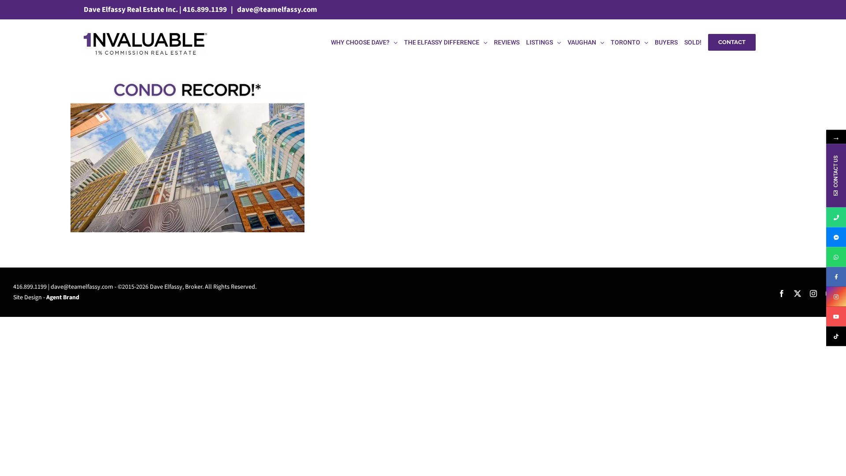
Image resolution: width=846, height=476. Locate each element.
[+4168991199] (836, 257)
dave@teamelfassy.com (276, 9)
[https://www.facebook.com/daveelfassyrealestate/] (836, 277)
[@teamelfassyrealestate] (836, 336)
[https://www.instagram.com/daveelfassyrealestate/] (836, 297)
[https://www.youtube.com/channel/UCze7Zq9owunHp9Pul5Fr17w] (836, 317)
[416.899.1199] (836, 217)
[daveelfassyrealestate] (836, 237)
